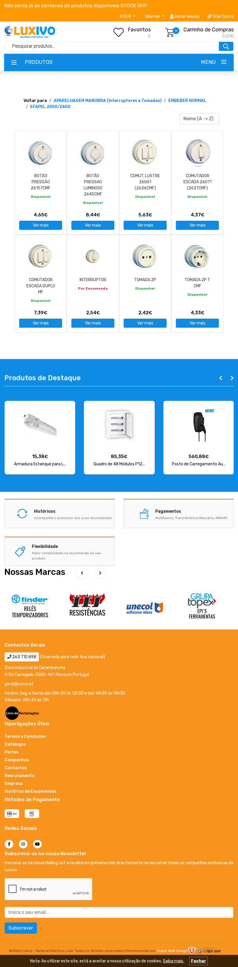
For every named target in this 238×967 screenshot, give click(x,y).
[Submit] (226, 46)
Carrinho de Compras (208, 29)
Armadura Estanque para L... (40, 464)
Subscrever (20, 928)
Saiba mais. (173, 961)
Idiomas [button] (153, 16)
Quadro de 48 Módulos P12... (119, 464)
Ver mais (41, 225)
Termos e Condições (25, 736)
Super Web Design (172, 951)
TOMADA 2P (145, 279)
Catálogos (15, 744)
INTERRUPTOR (93, 279)
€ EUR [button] (126, 16)
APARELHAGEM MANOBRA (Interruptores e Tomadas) (108, 100)
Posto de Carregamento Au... (199, 464)
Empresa (14, 783)
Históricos (44, 511)
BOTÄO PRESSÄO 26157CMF (41, 182)
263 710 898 (23, 656)
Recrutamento (20, 775)
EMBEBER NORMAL (187, 100)
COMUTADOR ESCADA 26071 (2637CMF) (197, 182)
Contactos (16, 767)
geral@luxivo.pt (19, 683)
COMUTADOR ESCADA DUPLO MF (40, 286)
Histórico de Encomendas (31, 791)
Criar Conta (223, 16)
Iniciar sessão (187, 16)
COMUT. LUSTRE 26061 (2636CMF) (145, 182)
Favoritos (139, 29)
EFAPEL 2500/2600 (50, 106)
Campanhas (17, 760)
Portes (12, 752)
